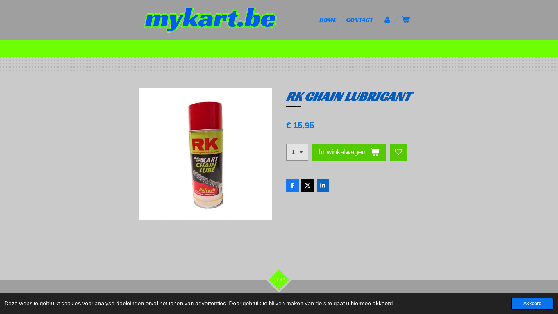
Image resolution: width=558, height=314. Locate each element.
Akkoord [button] (532, 303)
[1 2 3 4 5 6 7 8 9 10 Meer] (297, 152)
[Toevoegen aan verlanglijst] (398, 152)
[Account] (387, 20)
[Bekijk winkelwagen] (406, 20)
